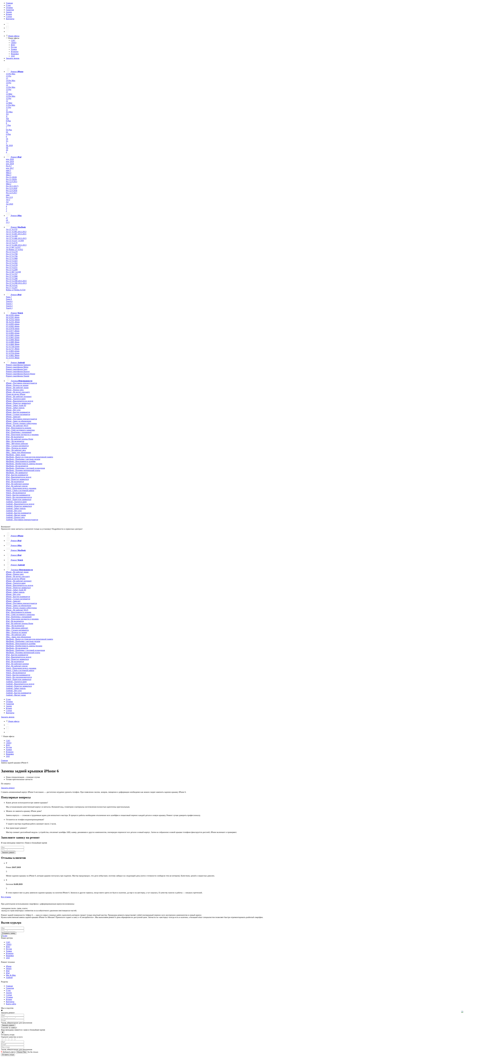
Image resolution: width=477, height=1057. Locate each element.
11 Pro (8, 107)
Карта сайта (11, 1004)
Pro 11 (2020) (11, 179)
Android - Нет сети (14, 511)
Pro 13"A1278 (12, 252)
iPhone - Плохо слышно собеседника (21, 423)
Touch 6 (9, 301)
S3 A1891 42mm (12, 335)
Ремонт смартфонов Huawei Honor (20, 374)
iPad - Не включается (15, 437)
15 (7, 78)
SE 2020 (9, 145)
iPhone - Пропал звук (15, 390)
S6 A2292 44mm (12, 315)
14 (7, 85)
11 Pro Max (10, 105)
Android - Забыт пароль (16, 508)
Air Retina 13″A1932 (14, 249)
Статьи (9, 16)
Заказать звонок (12, 58)
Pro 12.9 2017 (11, 193)
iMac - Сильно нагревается (17, 446)
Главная (9, 3)
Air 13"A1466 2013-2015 (16, 238)
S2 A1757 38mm (12, 349)
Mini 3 (8, 175)
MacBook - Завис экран (16, 455)
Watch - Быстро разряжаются (18, 495)
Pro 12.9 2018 (11, 191)
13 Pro (8, 89)
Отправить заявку (8, 933)
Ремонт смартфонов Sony (16, 369)
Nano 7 (9, 297)
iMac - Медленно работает (17, 443)
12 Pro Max (10, 96)
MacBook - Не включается (17, 466)
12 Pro (8, 98)
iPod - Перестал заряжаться (17, 479)
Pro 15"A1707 (12, 274)
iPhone (8, 966)
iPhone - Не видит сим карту (18, 392)
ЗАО (13, 56)
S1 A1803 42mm (12, 351)
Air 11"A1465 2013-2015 (16, 234)
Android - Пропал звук (15, 517)
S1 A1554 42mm (12, 353)
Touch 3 (9, 308)
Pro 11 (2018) (11, 177)
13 (7, 92)
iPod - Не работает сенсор (17, 486)
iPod (8, 973)
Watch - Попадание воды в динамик (21, 488)
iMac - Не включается (15, 441)
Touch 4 (9, 306)
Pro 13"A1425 (12, 261)
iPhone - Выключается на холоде (19, 401)
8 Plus (8, 121)
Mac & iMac (11, 975)
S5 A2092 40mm (12, 326)
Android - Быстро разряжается (18, 513)
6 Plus (8, 134)
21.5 (7, 222)
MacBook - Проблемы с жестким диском (23, 459)
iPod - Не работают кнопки (17, 484)
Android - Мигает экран (16, 515)
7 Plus (8, 125)
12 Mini (9, 103)
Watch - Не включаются (16, 493)
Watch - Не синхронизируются (19, 497)
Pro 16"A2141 (12, 285)
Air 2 (8, 199)
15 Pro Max (10, 74)
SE (7, 148)
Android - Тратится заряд (16, 502)
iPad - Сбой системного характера (20, 430)
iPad (7, 971)
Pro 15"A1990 (12, 276)
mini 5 (8, 170)
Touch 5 (9, 304)
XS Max (9, 112)
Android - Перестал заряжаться (19, 506)
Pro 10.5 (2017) (12, 186)
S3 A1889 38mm (12, 342)
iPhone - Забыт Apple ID (16, 405)
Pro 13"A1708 (12, 254)
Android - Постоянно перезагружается (22, 520)
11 (7, 110)
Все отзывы (6, 897)
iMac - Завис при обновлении (18, 452)
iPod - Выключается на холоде (18, 477)
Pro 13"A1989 (12, 258)
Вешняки (15, 54)
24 (7, 220)
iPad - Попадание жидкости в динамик (22, 434)
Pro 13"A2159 (12, 265)
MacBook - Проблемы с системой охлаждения (25, 468)
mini (7, 195)
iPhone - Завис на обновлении (18, 421)
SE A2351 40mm (13, 322)
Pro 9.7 (9, 166)
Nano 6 (9, 299)
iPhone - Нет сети (13, 410)
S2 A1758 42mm (12, 346)
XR (7, 119)
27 (7, 218)
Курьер (9, 14)
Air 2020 (9, 204)
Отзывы (9, 7)
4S (7, 150)
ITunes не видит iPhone (15, 394)
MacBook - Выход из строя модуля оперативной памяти (29, 457)
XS (7, 114)
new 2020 (10, 159)
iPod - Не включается (15, 481)
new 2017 (10, 168)
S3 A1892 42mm (12, 333)
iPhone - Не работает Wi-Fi (17, 426)
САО (13, 40)
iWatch (8, 968)
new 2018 (10, 164)
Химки (14, 49)
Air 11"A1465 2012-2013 (16, 232)
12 (7, 101)
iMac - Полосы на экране (16, 448)
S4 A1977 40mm (12, 331)
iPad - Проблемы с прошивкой (19, 432)
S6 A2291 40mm (12, 317)
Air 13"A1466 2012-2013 (16, 245)
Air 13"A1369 (11, 236)
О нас (8, 5)
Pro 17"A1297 (12, 288)
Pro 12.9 (9, 197)
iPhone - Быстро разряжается (18, 412)
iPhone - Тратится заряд (16, 399)
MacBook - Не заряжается (16, 473)
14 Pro (8, 83)
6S (7, 132)
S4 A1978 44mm (12, 329)
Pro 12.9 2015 (11, 182)
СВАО (13, 43)
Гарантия (10, 10)
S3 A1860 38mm (12, 344)
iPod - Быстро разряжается (17, 475)
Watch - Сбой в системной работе (20, 490)
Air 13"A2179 (11, 243)
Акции (9, 12)
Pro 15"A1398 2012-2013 (16, 283)
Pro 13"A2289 (12, 270)
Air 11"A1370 (11, 229)
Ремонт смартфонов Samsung (18, 365)
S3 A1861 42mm (12, 337)
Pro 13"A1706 (12, 256)
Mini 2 (8, 184)
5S (7, 139)
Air (7, 202)
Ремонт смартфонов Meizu (17, 367)
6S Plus (9, 130)
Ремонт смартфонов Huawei (18, 371)
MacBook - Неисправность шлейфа (21, 461)
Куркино (14, 51)
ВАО (13, 45)
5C (7, 141)
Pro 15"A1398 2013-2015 (16, 281)
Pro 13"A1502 (12, 263)
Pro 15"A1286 (12, 279)
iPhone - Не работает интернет (19, 396)
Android (9, 977)
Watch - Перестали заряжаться (18, 499)
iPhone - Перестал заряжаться (18, 403)
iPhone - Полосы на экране (17, 385)
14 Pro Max (10, 80)
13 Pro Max (10, 87)
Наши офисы (13, 36)
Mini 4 (8, 173)
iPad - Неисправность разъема (18, 428)
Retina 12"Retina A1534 (15, 290)
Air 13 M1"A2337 (13, 247)
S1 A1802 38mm (12, 355)
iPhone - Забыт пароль (15, 408)
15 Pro (8, 76)
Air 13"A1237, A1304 (15, 241)
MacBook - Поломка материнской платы (23, 470)
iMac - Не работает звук (16, 450)
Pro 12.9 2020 (11, 188)
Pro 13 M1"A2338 (13, 272)
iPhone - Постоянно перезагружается (21, 383)
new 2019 (10, 161)
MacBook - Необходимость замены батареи (24, 464)
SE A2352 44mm (13, 320)
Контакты (10, 19)
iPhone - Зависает (13, 417)
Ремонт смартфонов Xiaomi (17, 376)
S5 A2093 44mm (12, 324)
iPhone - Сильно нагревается (18, 414)
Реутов (14, 47)
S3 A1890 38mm (12, 340)
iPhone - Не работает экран (17, 387)
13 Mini (9, 94)
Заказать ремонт (8, 788)
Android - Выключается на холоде (20, 504)
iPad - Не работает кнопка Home (19, 439)
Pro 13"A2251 (12, 267)
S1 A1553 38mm (12, 358)
